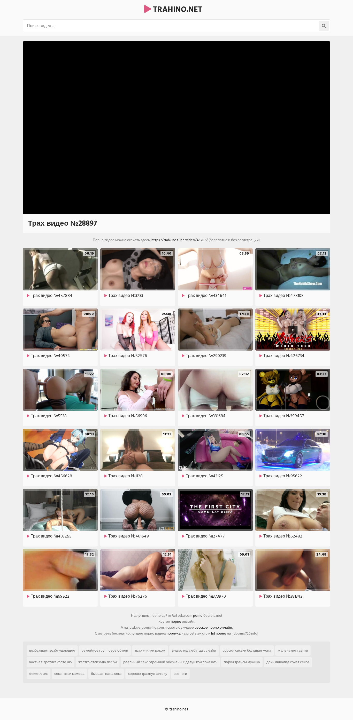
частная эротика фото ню (50, 662)
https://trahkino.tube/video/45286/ (179, 240)
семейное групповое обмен (105, 650)
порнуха (174, 633)
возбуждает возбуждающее (52, 650)
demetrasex (38, 674)
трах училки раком (150, 650)
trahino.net (176, 9)
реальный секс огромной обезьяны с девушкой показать (170, 662)
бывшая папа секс (106, 674)
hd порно (218, 633)
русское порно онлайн (213, 627)
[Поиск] (324, 26)
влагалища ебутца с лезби (194, 650)
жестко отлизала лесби (97, 662)
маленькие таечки (293, 650)
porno (198, 616)
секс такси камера (69, 674)
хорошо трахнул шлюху (147, 674)
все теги (180, 674)
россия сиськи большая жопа (246, 650)
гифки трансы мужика (242, 662)
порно (176, 621)
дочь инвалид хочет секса (287, 662)
